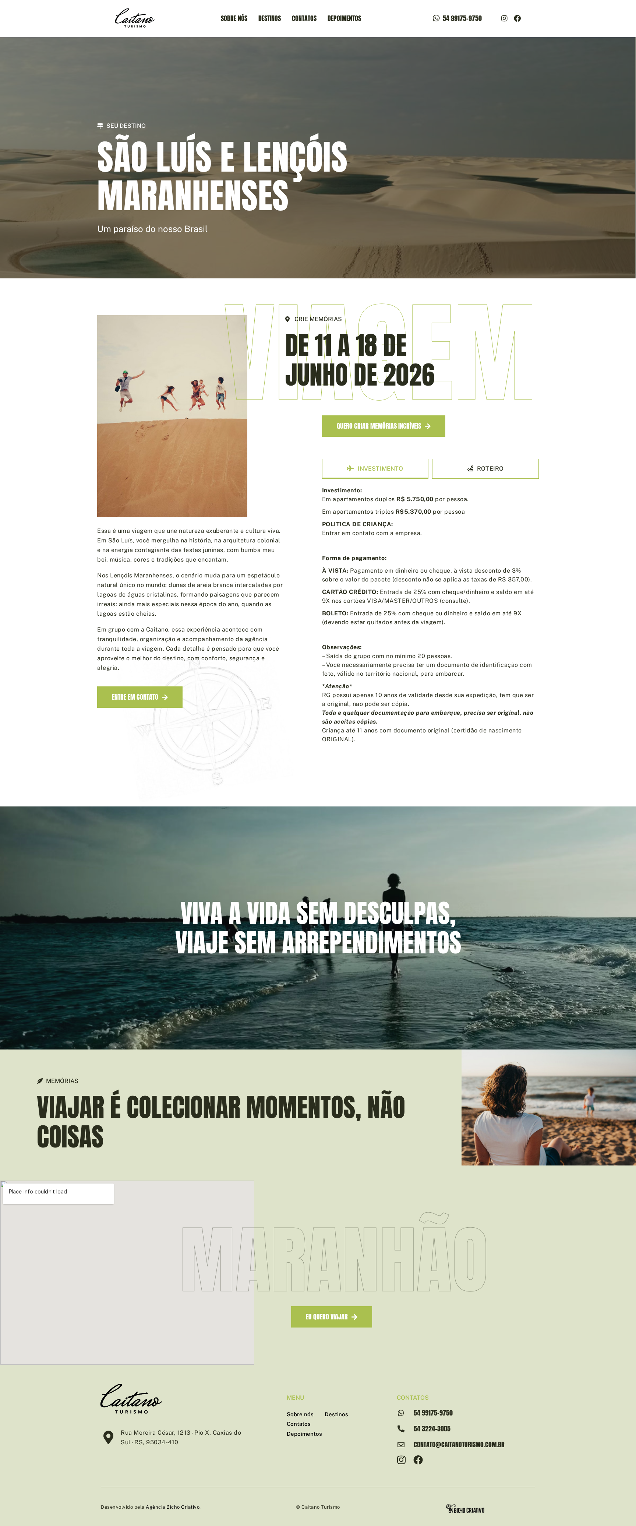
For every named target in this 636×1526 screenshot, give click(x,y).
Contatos (304, 18)
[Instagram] (504, 18)
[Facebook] (517, 18)
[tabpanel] (430, 616)
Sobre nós (234, 18)
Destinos (269, 18)
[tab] (375, 469)
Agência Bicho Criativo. (173, 1507)
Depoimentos (344, 18)
